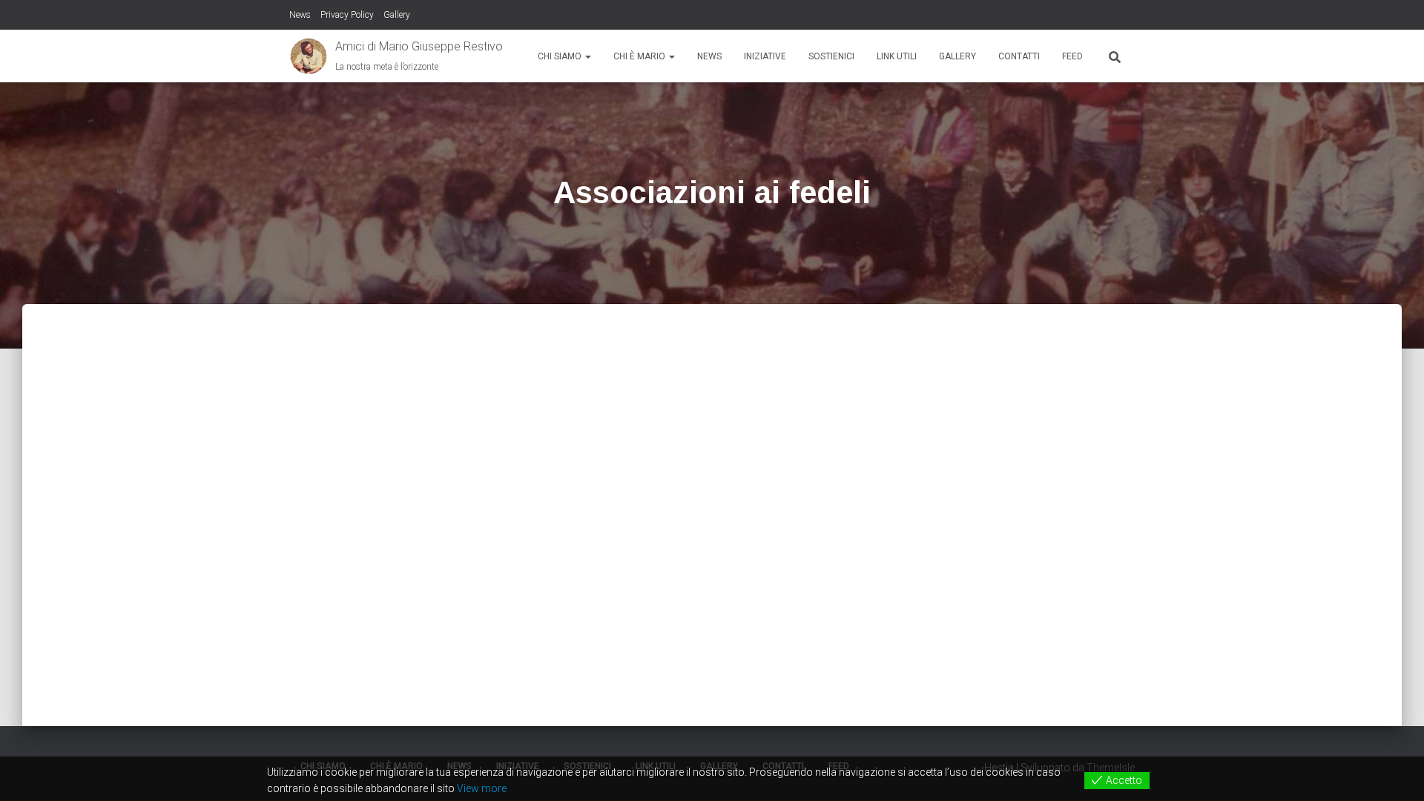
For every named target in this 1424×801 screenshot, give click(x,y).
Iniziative (765, 56)
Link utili (897, 56)
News (300, 15)
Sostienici (831, 56)
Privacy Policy (347, 15)
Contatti (1019, 56)
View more (482, 788)
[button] (587, 56)
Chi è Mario (640, 56)
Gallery (396, 15)
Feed (1072, 56)
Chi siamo (561, 56)
